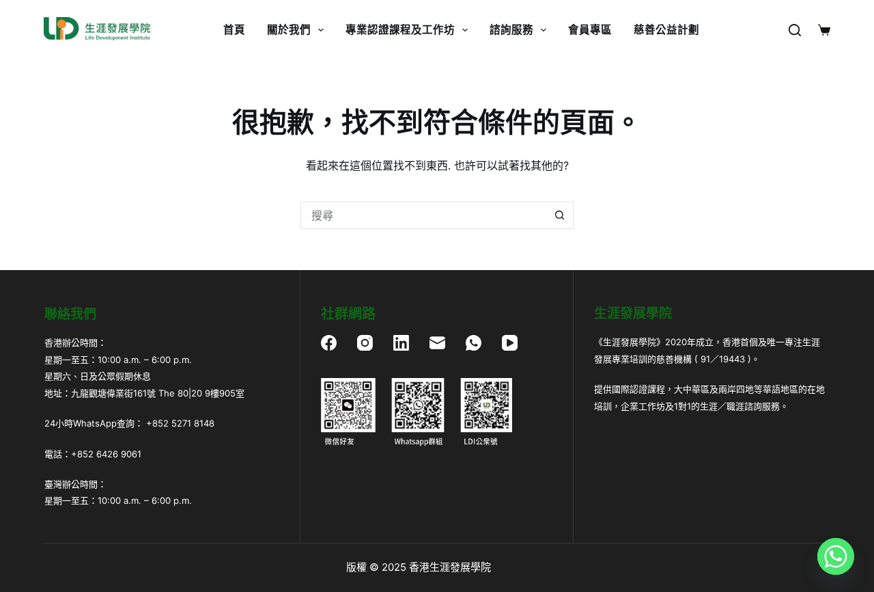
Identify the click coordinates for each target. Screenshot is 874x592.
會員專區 (590, 29)
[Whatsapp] (835, 556)
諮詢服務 (511, 29)
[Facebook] (329, 343)
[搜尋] (795, 30)
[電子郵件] (437, 343)
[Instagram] (365, 343)
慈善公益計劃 (666, 29)
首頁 (234, 29)
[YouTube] (510, 343)
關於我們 (289, 29)
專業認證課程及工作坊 (400, 29)
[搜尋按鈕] (560, 215)
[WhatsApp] (473, 343)
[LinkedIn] (401, 343)
